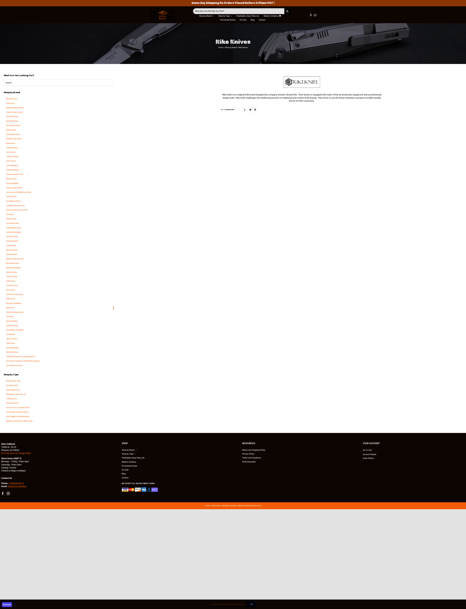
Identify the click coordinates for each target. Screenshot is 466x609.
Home (220, 47)
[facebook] (2, 493)
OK (251, 604)
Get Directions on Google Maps (16, 453)
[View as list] (255, 109)
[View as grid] (250, 109)
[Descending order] (244, 109)
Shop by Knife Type (13, 381)
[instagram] (8, 493)
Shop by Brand (231, 47)
